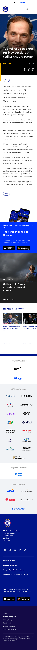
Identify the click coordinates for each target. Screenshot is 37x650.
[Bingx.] (22, 2)
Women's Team (8, 299)
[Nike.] (14, 2)
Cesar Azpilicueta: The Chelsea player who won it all (12, 328)
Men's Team (7, 63)
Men (6, 79)
